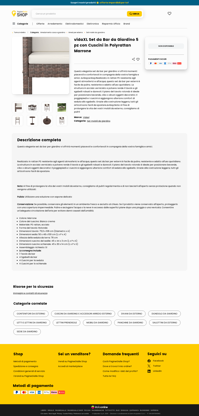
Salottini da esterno (165, 322)
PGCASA (87, 410)
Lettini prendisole (66, 322)
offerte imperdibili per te (114, 2)
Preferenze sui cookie (81, 413)
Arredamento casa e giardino (52, 32)
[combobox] (87, 14)
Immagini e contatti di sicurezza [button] (30, 293)
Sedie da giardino (27, 331)
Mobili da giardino (97, 322)
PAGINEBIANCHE (98, 410)
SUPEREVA (154, 410)
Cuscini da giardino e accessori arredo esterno (83, 313)
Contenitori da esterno (31, 313)
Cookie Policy (68, 413)
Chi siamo (44, 413)
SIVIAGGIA (124, 410)
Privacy (59, 413)
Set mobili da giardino (95, 32)
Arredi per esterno (75, 32)
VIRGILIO (51, 410)
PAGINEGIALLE (60, 410)
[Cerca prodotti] (134, 14)
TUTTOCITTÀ (110, 410)
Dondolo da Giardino (164, 313)
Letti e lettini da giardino (32, 322)
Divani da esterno (131, 313)
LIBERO (43, 410)
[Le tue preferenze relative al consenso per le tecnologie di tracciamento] (194, 411)
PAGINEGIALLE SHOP (75, 410)
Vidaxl (86, 117)
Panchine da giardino (130, 322)
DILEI (118, 410)
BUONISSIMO (144, 410)
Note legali (52, 413)
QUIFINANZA (134, 410)
